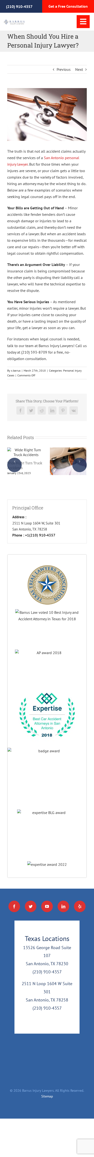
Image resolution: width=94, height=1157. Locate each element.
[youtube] (47, 906)
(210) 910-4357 (19, 6)
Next (79, 69)
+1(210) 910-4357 (39, 535)
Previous (64, 69)
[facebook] (14, 906)
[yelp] (80, 906)
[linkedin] (63, 906)
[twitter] (30, 906)
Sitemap (47, 1096)
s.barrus (15, 370)
